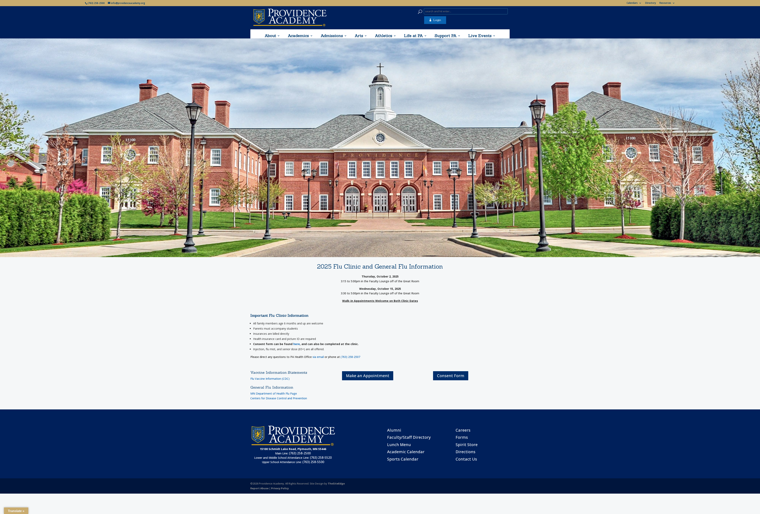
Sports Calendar (402, 459)
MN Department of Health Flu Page (273, 393)
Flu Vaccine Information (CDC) (270, 378)
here (296, 344)
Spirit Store (467, 444)
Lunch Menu (399, 444)
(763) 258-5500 (313, 462)
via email (318, 357)
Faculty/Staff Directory (409, 437)
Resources (665, 3)
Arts (359, 35)
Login (435, 20)
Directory (650, 3)
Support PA (446, 35)
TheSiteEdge (336, 483)
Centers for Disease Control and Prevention (278, 398)
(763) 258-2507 (350, 357)
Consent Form (450, 375)
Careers (463, 430)
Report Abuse (259, 488)
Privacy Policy (280, 488)
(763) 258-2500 (300, 453)
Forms (462, 437)
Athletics (383, 35)
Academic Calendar (406, 451)
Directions (465, 451)
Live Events (480, 35)
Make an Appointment (367, 375)
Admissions (332, 35)
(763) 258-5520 (321, 457)
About (270, 35)
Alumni (394, 430)
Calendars (632, 3)
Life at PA (413, 35)
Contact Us (466, 459)
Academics (298, 35)
